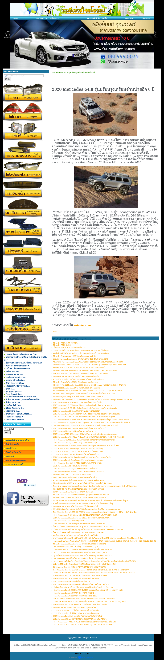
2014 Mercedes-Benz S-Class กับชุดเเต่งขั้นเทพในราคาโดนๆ (76, 454)
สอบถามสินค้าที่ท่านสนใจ (97, 18)
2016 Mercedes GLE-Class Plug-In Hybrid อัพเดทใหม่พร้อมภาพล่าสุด (79, 524)
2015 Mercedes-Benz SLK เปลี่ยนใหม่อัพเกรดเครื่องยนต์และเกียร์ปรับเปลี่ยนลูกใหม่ (84, 417)
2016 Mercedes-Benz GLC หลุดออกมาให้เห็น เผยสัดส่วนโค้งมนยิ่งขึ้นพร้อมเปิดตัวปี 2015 (86, 414)
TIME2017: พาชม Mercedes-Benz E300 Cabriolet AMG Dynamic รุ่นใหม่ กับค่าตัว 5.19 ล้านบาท (89, 385)
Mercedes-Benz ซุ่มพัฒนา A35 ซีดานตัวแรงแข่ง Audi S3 (74, 356)
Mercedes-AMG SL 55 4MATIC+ (65, 343)
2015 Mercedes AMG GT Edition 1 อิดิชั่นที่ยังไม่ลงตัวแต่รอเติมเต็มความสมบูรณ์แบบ (85, 434)
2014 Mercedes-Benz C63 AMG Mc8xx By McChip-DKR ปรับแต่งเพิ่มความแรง (83, 625)
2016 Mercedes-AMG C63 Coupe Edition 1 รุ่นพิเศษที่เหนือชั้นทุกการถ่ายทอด (82, 405)
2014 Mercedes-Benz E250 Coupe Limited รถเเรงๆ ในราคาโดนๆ (78, 448)
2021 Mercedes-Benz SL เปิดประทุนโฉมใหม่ (70, 466)
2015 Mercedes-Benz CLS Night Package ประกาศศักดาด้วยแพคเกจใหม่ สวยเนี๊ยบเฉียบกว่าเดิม (88, 437)
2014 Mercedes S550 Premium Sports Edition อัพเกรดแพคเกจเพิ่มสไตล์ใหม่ (81, 518)
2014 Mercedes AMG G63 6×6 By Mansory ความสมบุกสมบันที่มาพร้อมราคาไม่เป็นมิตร (86, 446)
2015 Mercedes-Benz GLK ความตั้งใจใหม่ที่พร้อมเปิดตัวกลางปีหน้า (78, 616)
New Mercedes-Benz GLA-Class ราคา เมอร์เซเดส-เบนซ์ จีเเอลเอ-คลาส (80, 576)
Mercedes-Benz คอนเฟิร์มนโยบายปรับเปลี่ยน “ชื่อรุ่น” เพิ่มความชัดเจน (80, 558)
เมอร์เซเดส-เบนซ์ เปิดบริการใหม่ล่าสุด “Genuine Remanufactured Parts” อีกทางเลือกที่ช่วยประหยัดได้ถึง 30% (94, 561)
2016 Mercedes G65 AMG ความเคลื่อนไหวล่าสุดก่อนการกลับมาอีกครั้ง (80, 619)
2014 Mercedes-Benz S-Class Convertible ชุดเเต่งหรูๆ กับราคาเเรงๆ (78, 460)
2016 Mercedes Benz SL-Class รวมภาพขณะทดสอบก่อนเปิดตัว (76, 411)
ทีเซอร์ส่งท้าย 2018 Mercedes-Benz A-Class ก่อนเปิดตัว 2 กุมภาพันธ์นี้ (79, 368)
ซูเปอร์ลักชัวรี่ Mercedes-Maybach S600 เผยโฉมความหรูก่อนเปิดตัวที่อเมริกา (82, 555)
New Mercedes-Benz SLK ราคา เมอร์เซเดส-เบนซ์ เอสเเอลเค (76, 578)
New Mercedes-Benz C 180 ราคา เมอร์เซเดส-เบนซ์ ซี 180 (75, 596)
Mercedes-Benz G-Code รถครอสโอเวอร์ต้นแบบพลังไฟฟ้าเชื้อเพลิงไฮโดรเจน (82, 550)
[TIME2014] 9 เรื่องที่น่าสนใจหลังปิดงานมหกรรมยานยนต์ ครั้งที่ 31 (78, 489)
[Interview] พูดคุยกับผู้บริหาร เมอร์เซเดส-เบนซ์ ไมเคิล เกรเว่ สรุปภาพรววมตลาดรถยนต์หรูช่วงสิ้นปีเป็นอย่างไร (95, 486)
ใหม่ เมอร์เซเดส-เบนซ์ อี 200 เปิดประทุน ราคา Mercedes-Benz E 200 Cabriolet (83, 587)
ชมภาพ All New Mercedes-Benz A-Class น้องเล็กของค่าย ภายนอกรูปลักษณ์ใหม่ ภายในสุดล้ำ (88, 362)
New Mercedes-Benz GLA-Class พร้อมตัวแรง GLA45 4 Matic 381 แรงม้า (80, 373)
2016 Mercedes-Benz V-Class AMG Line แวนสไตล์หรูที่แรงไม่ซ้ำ (77, 402)
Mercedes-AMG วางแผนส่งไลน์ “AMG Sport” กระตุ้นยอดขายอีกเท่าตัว (80, 498)
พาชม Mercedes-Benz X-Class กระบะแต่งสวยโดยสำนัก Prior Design (78, 379)
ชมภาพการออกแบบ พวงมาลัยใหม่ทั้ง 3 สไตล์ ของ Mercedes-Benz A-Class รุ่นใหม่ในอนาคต (87, 391)
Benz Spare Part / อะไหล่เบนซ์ (47, 18)
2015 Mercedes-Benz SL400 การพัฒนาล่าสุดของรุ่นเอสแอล (76, 613)
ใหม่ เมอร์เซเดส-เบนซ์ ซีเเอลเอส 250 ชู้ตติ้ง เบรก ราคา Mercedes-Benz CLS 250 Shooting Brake (89, 602)
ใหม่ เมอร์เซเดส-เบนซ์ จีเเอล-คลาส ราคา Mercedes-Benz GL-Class (78, 532)
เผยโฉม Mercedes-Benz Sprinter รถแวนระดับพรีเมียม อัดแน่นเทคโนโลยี (80, 359)
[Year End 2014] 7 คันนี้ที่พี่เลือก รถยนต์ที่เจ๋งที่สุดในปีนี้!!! (75, 477)
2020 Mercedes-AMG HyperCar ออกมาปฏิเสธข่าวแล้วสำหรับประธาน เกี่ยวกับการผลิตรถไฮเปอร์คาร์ (91, 422)
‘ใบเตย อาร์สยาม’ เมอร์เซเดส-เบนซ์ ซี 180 (69, 347)
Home (15, 18)
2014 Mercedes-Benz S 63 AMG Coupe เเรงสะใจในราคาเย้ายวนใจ (78, 472)
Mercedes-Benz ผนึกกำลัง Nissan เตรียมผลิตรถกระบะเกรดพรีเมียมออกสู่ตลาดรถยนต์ (85, 425)
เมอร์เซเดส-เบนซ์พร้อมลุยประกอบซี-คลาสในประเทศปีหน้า (75, 535)
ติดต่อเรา (146, 18)
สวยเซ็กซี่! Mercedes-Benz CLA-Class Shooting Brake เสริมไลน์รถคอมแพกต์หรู (83, 503)
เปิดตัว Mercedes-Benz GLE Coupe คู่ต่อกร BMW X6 (73, 492)
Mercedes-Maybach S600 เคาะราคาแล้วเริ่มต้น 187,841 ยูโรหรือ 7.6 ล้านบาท (82, 483)
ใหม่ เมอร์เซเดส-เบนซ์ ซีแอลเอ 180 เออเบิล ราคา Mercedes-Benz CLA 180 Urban (84, 599)
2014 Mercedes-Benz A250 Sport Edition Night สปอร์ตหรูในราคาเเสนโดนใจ (82, 457)
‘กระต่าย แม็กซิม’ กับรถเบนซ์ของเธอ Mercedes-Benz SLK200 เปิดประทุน (81, 350)
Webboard (129, 18)
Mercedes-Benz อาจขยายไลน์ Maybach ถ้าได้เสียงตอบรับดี (75, 506)
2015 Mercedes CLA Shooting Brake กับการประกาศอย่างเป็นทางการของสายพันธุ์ (84, 440)
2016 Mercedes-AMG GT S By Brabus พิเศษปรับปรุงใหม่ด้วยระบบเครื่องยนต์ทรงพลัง (85, 408)
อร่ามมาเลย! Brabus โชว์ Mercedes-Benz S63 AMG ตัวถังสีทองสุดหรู (79, 480)
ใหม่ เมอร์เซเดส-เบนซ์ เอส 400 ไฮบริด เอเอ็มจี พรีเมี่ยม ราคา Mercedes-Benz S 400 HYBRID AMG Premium (94, 573)
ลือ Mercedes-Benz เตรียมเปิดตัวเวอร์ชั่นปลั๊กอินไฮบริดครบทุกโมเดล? (79, 567)
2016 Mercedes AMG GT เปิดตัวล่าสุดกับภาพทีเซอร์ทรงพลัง (75, 610)
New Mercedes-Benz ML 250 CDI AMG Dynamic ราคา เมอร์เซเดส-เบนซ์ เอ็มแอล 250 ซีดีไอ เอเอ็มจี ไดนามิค (94, 512)
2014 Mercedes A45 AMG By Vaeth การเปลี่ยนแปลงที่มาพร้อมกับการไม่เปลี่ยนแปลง (85, 622)
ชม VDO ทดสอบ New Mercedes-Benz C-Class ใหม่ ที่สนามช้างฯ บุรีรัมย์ (80, 552)
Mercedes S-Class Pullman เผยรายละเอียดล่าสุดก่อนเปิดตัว (75, 607)
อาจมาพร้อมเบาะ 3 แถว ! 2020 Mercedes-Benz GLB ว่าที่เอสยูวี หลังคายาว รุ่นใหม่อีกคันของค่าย (89, 365)
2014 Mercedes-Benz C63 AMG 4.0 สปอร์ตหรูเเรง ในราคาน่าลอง (78, 451)
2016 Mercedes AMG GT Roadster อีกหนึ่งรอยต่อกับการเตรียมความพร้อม (81, 584)
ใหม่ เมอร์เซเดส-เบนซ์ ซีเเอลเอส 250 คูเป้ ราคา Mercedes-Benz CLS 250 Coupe (83, 526)
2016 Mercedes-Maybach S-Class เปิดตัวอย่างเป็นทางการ (74, 431)
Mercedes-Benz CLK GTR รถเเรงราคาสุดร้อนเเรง (72, 474)
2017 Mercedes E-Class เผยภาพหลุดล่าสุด (68, 521)
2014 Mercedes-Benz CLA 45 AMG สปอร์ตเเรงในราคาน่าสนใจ (77, 463)
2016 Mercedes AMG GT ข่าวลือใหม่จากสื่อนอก (71, 581)
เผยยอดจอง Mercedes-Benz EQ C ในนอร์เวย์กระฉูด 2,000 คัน (76, 388)
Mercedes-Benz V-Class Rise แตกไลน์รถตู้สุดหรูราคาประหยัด (76, 376)
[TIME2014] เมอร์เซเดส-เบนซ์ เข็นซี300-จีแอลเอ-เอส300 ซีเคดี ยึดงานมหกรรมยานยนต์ (86, 509)
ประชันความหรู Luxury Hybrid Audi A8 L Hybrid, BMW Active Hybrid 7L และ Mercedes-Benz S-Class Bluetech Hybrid (98, 538)
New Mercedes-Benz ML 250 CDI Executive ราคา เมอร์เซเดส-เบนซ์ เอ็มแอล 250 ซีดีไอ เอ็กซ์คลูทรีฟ (91, 570)
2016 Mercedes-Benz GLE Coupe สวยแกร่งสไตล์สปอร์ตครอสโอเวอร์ (79, 428)
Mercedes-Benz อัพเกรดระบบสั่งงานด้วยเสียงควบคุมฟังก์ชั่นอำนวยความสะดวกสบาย (85, 370)
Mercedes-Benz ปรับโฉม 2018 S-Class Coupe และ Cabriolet (75, 382)
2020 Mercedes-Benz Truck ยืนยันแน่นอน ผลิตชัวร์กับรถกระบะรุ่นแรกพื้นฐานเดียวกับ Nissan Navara (91, 420)
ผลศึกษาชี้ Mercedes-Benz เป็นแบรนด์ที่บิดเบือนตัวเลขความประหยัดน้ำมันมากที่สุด (84, 564)
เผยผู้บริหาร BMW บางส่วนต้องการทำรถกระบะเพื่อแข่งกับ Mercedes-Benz (81, 353)
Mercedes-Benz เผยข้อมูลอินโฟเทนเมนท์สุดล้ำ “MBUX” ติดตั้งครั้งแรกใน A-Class (84, 394)
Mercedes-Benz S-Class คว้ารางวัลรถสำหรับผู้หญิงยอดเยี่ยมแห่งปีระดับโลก (81, 495)
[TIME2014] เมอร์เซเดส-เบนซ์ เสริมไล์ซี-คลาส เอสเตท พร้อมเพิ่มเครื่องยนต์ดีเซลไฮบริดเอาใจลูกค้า (91, 500)
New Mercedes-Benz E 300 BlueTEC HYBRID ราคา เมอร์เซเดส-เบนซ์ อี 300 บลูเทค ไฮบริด (88, 590)
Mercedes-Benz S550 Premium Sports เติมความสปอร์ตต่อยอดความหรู (79, 544)
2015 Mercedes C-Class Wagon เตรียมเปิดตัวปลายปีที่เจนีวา (75, 469)
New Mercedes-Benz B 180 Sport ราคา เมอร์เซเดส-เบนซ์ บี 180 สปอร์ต (80, 604)
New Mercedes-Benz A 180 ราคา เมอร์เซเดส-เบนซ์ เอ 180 (75, 593)
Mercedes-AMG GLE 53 (62, 345)
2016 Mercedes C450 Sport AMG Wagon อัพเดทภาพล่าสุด (75, 443)
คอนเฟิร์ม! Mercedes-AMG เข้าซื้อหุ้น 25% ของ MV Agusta (75, 547)
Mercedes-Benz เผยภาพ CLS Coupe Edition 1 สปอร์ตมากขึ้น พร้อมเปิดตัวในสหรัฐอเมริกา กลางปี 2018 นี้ (92, 399)
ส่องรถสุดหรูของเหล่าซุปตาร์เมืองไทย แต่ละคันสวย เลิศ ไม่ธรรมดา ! (79, 396)
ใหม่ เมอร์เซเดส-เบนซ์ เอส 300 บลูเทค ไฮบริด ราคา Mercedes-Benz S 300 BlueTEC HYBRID (88, 529)
